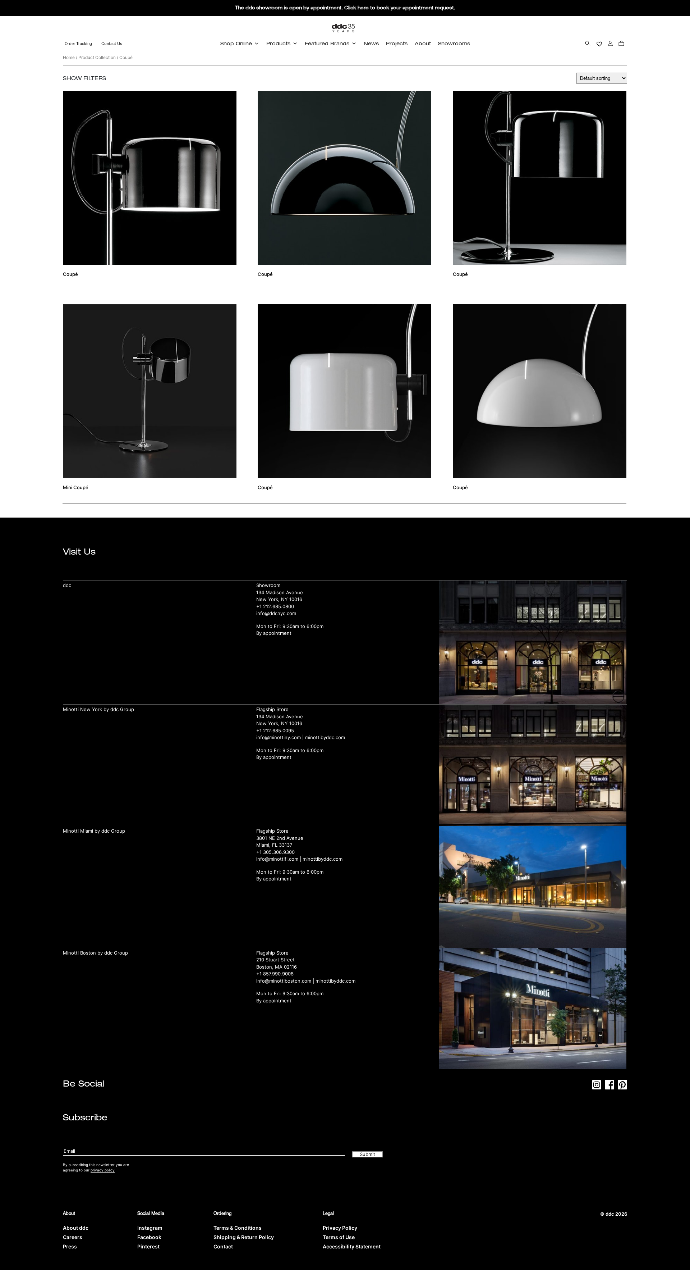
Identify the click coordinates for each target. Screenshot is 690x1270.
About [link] (423, 43)
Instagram (149, 1228)
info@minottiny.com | (280, 737)
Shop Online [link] (236, 43)
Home (69, 57)
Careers (72, 1237)
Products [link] (278, 43)
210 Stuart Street (275, 959)
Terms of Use (339, 1237)
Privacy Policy (340, 1228)
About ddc (75, 1228)
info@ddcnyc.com (276, 613)
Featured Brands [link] (327, 43)
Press (70, 1246)
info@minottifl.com (277, 859)
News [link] (371, 43)
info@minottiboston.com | (286, 981)
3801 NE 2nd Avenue (279, 838)
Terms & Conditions (237, 1228)
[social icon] (596, 1087)
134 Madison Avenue (279, 592)
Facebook (149, 1237)
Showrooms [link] (454, 43)
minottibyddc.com (325, 737)
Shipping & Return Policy (243, 1237)
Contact (223, 1246)
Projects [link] (397, 43)
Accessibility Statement (352, 1246)
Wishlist (599, 43)
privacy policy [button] (103, 1170)
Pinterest (148, 1246)
